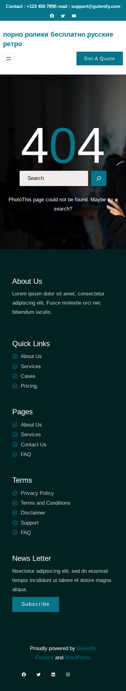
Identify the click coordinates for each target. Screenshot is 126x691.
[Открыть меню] (8, 58)
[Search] (98, 178)
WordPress (78, 657)
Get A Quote (99, 58)
